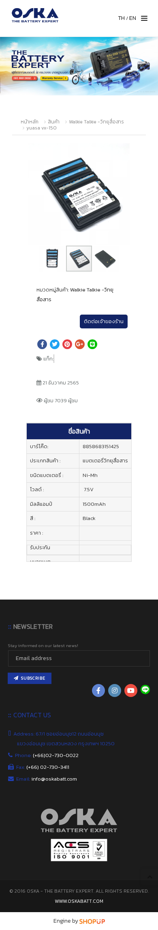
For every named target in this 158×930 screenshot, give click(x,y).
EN (132, 18)
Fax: (43, 767)
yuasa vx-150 (41, 128)
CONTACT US (32, 715)
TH (121, 18)
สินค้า (54, 121)
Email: (47, 779)
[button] (122, 150)
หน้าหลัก (29, 121)
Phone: (48, 755)
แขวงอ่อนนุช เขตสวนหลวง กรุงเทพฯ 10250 (66, 743)
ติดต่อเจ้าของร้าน (104, 321)
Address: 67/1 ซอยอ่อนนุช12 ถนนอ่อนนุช (60, 734)
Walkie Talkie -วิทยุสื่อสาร (96, 121)
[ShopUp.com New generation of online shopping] (92, 921)
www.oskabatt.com (79, 901)
